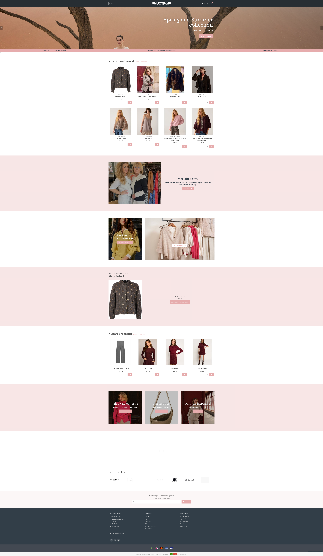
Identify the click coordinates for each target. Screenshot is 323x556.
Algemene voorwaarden (151, 519)
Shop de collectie (205, 36)
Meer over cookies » (182, 554)
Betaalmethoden (149, 524)
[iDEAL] (156, 548)
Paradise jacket (121, 96)
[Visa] (171, 548)
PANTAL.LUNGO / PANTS (121, 369)
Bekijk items (197, 411)
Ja (171, 554)
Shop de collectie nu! (125, 242)
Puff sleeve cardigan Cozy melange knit (202, 139)
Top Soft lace (121, 138)
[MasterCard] (161, 548)
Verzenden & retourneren (151, 526)
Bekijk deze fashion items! (179, 302)
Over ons (147, 516)
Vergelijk (182, 524)
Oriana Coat (175, 96)
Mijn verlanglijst (184, 521)
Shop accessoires (161, 411)
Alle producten (183, 526)
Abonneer (187, 501)
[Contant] (151, 548)
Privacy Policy (148, 521)
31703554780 (115, 530)
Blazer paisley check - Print (148, 96)
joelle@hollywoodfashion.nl (118, 533)
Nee (175, 554)
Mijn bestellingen (184, 519)
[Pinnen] (166, 548)
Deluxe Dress (202, 369)
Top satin (148, 138)
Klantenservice (148, 528)
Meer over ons (188, 188)
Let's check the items (180, 245)
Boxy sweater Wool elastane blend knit (175, 139)
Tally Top (148, 369)
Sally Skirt (175, 369)
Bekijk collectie (141, 62)
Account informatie (185, 516)
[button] (1, 28)
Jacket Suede (202, 96)
